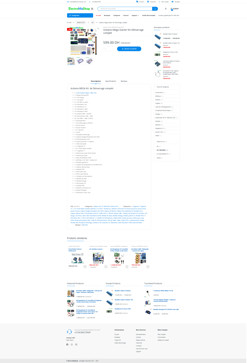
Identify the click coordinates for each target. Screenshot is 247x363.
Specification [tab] (110, 81)
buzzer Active (142, 209)
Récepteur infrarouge (85, 222)
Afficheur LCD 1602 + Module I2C (100, 209)
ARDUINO (85, 225)
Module (158, 121)
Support (134, 15)
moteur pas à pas (127, 218)
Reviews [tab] (124, 81)
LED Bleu (141, 213)
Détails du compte (163, 340)
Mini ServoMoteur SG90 (93, 216)
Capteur (159, 103)
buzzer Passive (75, 211)
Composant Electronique (164, 110)
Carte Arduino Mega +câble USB (86, 93)
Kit (92, 22)
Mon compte (165, 2)
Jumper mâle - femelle (121, 213)
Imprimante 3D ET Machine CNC (166, 118)
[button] (98, 28)
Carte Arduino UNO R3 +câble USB (95, 213)
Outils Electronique (148, 15)
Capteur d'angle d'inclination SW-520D (92, 211)
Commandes (162, 337)
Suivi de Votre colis (141, 349)
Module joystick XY (129, 216)
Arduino (105, 27)
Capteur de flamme (110, 211)
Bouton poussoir (131, 209)
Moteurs (159, 125)
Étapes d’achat (140, 340)
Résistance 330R (127, 222)
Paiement (153, 2)
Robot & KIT (81, 22)
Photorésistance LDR (103, 220)
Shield (158, 136)
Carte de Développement (164, 107)
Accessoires (160, 92)
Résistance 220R (116, 222)
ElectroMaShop (73, 361)
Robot (145, 246)
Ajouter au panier (130, 49)
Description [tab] (96, 81)
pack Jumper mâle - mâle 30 (87, 220)
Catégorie (116, 15)
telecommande (137, 222)
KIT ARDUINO (113, 27)
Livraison (141, 2)
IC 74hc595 (109, 213)
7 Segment (135, 206)
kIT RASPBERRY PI (116, 246)
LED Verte (78, 216)
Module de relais (107, 216)
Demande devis (141, 334)
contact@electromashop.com (77, 2)
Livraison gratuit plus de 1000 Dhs (168, 15)
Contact (126, 15)
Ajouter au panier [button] (106, 266)
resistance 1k (106, 222)
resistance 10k (97, 222)
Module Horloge (118, 216)
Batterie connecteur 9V (119, 209)
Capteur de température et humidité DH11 (130, 211)
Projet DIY (118, 340)
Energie (158, 114)
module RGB (117, 218)
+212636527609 (96, 2)
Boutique (177, 2)
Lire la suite (85, 266)
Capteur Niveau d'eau (77, 213)
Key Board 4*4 (132, 213)
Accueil (98, 15)
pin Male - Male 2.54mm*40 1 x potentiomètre (125, 220)
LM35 (84, 216)
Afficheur (159, 96)
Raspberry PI (160, 128)
